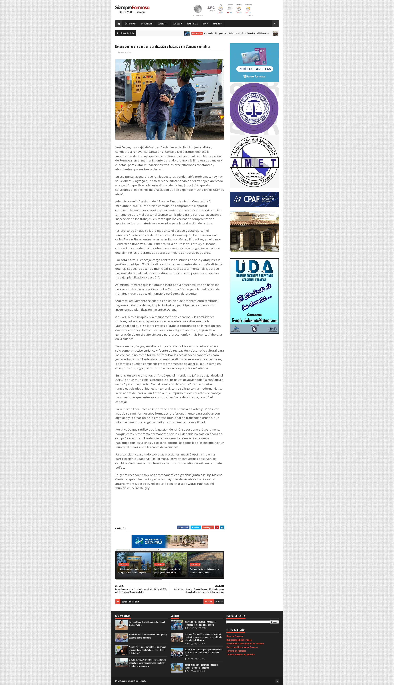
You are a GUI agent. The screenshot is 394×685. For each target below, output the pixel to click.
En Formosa (130, 23)
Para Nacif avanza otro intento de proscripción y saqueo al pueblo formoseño (148, 636)
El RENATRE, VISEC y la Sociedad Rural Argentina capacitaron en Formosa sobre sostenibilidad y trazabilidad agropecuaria (147, 663)
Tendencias (192, 23)
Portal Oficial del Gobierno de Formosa (245, 643)
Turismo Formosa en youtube (240, 654)
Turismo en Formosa (236, 650)
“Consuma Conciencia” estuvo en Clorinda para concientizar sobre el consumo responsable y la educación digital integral (203, 637)
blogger (219, 601)
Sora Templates (140, 680)
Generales (163, 23)
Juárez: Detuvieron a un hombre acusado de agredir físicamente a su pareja (134, 571)
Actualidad (147, 23)
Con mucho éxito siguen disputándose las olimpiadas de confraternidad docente (211, 33)
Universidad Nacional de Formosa (242, 647)
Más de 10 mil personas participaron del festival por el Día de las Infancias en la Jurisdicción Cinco (203, 652)
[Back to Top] (277, 681)
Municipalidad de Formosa (239, 639)
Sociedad (177, 23)
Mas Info (217, 23)
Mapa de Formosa (234, 636)
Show (205, 23)
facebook (209, 601)
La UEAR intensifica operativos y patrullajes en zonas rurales (167, 571)
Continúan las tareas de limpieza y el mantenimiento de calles (204, 571)
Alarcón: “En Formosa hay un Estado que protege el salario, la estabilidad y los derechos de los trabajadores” (147, 650)
